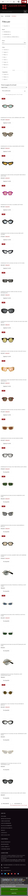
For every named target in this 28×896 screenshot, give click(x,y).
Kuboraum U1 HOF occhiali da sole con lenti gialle (13, 351)
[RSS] (8, 873)
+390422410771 (6, 867)
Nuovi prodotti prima (14, 91)
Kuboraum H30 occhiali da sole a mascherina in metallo (12, 526)
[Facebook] (2, 873)
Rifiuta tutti (14, 889)
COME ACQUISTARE (5, 821)
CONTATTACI (4, 832)
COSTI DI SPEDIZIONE (6, 823)
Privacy (2, 886)
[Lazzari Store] (14, 6)
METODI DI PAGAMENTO (6, 828)
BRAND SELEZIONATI (6, 818)
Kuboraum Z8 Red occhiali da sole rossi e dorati (13, 409)
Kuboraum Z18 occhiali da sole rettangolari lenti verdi (13, 645)
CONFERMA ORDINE (5, 849)
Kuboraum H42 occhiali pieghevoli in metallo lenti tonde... (13, 585)
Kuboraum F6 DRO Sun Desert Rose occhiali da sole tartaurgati (14, 380)
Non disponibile (6, 472)
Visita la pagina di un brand (8, 85)
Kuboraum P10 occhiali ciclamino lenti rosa (12, 204)
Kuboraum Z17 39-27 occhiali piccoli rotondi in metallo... (12, 704)
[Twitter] (5, 873)
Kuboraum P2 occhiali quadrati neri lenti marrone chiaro (13, 556)
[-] (2, 44)
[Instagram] (18, 873)
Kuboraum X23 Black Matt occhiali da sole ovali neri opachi (14, 322)
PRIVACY (3, 830)
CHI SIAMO (3, 816)
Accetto (14, 893)
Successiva (18, 803)
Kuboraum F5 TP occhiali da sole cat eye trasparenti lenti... (11, 764)
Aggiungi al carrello (7, 122)
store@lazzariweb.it (7, 870)
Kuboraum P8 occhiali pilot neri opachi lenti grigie (14, 466)
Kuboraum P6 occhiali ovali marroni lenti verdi (13, 117)
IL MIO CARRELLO (5, 846)
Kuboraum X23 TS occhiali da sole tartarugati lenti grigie (14, 734)
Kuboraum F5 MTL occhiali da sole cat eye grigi (12, 263)
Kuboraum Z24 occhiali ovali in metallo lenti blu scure (13, 615)
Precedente (5, 803)
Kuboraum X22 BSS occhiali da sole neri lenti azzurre (12, 234)
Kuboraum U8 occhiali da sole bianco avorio (12, 438)
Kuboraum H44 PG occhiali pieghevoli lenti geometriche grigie (11, 675)
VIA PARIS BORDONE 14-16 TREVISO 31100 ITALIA (14, 864)
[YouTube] (11, 873)
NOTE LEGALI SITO (5, 835)
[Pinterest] (15, 873)
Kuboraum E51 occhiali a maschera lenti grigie (12, 146)
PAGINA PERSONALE (5, 842)
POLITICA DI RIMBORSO (6, 825)
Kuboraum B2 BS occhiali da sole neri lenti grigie (13, 793)
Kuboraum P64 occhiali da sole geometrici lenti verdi (13, 496)
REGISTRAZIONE (5, 844)
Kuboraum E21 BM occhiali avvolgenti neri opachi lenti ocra (13, 175)
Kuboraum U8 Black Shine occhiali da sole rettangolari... (11, 292)
